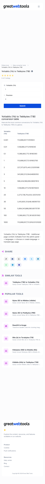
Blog (5, 463)
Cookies (6, 448)
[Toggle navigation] (39, 7)
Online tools (5, 65)
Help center (8, 460)
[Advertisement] (22, 40)
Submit (22, 106)
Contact (6, 466)
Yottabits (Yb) (11, 85)
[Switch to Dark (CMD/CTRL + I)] (5, 430)
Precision (9, 95)
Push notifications (10, 451)
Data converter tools (19, 65)
